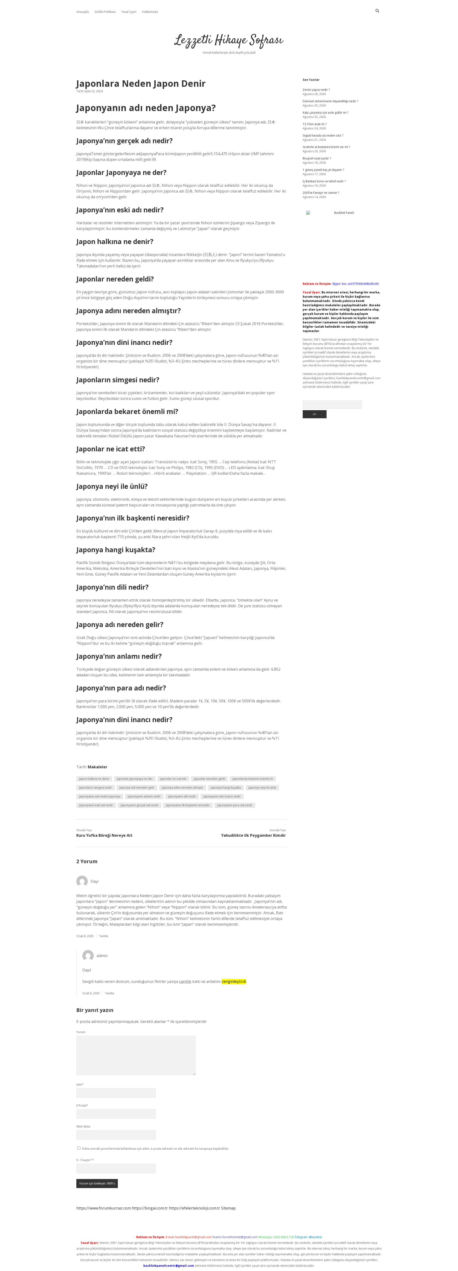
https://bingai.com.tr (150, 1208)
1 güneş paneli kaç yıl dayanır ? (323, 170)
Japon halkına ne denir (94, 779)
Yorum (80, 1032)
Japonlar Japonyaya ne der (135, 779)
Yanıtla (103, 936)
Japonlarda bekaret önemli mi (253, 779)
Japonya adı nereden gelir (137, 788)
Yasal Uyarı (128, 12)
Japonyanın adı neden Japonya (99, 796)
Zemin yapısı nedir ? (316, 90)
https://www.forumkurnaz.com (103, 1208)
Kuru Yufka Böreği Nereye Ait (104, 835)
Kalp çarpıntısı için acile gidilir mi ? (325, 113)
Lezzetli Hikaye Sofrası (229, 40)
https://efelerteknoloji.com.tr (194, 1208)
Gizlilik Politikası (105, 12)
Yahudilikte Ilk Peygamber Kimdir (253, 835)
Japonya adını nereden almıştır (182, 788)
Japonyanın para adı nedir (234, 805)
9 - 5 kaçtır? (85, 1160)
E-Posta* (82, 1105)
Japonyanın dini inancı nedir (222, 796)
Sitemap (228, 1208)
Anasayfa (82, 12)
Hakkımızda (150, 12)
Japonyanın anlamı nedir (144, 796)
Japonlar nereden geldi (209, 779)
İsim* (79, 1084)
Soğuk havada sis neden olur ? (323, 135)
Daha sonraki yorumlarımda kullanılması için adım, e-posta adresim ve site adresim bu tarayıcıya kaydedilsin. (155, 1149)
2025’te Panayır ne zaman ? (321, 193)
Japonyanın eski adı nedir (96, 805)
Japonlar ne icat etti (173, 779)
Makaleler (97, 767)
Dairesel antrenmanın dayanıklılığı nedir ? (330, 101)
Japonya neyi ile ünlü (262, 788)
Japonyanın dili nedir (182, 796)
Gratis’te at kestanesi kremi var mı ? (326, 147)
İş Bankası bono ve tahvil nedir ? (324, 181)
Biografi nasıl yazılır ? (317, 158)
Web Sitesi (83, 1126)
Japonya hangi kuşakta (226, 788)
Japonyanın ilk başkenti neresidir (188, 805)
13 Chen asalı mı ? (315, 124)
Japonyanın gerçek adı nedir (139, 805)
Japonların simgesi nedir (95, 788)
